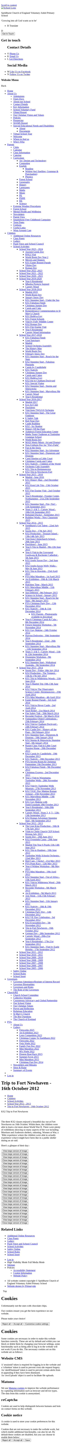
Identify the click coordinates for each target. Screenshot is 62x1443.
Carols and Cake (33, 308)
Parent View (19, 217)
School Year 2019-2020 (30, 278)
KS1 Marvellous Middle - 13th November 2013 (39, 798)
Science (23, 203)
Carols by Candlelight (35, 367)
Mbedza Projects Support (37, 284)
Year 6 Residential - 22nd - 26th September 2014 (40, 642)
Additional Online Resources (27, 235)
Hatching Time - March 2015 (39, 584)
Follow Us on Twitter (20, 74)
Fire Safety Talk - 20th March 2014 (42, 713)
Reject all (6, 1324)
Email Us (14, 56)
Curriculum (18, 158)
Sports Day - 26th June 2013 (39, 837)
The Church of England (24, 1019)
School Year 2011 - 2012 (31, 952)
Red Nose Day (32, 421)
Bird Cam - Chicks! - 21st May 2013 (42, 861)
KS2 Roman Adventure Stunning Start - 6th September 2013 (41, 819)
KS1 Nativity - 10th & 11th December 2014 (38, 610)
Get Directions (16, 59)
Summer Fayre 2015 (29, 1057)
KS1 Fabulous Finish (35, 303)
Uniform (17, 225)
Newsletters (18, 214)
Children (11, 233)
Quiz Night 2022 (27, 1043)
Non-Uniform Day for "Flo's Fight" (42, 445)
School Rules (19, 973)
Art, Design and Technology (32, 160)
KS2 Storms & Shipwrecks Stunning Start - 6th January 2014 (42, 741)
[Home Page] (8, 8)
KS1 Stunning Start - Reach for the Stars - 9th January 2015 (42, 599)
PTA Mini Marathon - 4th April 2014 (42, 697)
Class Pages (19, 238)
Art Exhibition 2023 (28, 1032)
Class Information (21, 152)
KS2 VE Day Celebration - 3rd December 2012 (40, 918)
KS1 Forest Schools (34, 319)
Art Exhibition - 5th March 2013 (40, 893)
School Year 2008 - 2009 (31, 960)
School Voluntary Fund (24, 109)
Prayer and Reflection (23, 1008)
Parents (10, 144)
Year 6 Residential (34, 281)
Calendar (17, 150)
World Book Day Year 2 (36, 257)
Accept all (18, 1324)
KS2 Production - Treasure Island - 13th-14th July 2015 (41, 535)
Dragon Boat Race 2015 (30, 1054)
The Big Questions (22, 1016)
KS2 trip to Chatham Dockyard (40, 380)
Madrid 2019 (31, 292)
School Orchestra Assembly (38, 346)
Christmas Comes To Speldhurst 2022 (37, 1038)
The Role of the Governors (26, 989)
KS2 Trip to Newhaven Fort (38, 472)
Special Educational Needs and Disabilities (33, 125)
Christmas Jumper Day (36, 305)
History (22, 185)
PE (20, 195)
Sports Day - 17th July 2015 (38, 531)
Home (10, 91)
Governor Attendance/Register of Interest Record (36, 981)
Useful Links (19, 227)
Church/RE (12, 992)
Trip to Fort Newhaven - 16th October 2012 (28, 1106)
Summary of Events (22, 1070)
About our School (21, 101)
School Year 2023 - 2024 (31, 249)
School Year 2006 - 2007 (31, 965)
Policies (17, 117)
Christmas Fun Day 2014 (31, 1062)
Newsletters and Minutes (25, 1065)
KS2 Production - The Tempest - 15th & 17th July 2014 (40, 674)
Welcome (17, 136)
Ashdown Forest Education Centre (41, 431)
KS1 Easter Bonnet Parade (38, 262)
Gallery (16, 241)
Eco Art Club (31, 405)
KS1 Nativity (31, 370)
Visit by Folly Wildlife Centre (39, 321)
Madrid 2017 (31, 402)
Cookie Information (22, 1273)
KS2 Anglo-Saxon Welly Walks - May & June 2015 (41, 567)
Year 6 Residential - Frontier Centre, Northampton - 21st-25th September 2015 (42, 499)
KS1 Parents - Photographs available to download (44, 615)
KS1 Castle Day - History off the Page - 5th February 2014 (41, 730)
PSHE (22, 198)
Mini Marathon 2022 (29, 1049)
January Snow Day (34, 297)
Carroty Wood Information (38, 332)
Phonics (29, 176)
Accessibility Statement (24, 1270)
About (22, 128)
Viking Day (30, 265)
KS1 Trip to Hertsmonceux (38, 469)
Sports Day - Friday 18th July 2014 (42, 670)
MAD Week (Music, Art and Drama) (42, 442)
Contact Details (20, 104)
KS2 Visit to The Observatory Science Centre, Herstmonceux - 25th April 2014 (43, 692)
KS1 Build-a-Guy (33, 316)
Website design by (21, 1286)
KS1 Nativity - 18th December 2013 (42, 759)
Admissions (18, 96)
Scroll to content (9, 5)
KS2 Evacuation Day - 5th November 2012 (38, 924)
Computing (24, 163)
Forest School (25, 179)
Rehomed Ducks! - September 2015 (42, 515)
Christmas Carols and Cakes (38, 461)
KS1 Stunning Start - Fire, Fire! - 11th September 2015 (41, 505)
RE (20, 201)
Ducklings (30, 407)
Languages (24, 187)
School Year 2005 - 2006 (31, 968)
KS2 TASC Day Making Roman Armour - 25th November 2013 (41, 792)
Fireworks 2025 (26, 1030)
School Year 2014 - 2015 (31, 523)
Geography (24, 182)
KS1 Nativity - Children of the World (43, 464)
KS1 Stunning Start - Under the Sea (42, 300)
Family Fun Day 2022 (29, 1046)
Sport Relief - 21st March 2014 (40, 710)
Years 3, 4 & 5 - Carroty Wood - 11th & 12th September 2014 (42, 653)
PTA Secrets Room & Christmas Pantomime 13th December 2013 (41, 763)
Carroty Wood (32, 286)
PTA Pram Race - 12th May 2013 (41, 863)
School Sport (19, 976)
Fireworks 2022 (26, 1040)
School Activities (21, 246)
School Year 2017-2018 (30, 335)
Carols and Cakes (33, 375)
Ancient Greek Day (34, 252)
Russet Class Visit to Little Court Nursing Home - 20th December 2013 (40, 748)
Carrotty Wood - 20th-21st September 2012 (37, 937)
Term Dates (18, 222)
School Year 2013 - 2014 (31, 667)
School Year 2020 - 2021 (31, 276)
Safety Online (19, 971)
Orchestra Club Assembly (37, 466)
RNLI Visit (30, 254)
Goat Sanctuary (32, 340)
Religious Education (23, 1011)
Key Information (21, 107)
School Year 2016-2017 (30, 399)
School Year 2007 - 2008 (31, 963)
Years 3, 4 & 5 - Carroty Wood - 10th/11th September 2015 (40, 510)
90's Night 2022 (26, 1051)
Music (22, 193)
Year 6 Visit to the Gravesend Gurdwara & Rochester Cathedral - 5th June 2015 (42, 555)
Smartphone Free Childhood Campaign (32, 219)
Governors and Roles (23, 987)
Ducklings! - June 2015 (36, 544)
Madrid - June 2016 (34, 477)
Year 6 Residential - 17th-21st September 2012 (39, 942)
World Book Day (33, 295)
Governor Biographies (23, 984)
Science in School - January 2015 (41, 595)
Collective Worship (22, 998)
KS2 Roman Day (33, 324)
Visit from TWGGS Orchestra (39, 410)
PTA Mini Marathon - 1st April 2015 (42, 576)
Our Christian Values (23, 1006)
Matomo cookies (17, 1388)
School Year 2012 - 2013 (31, 823)
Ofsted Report (20, 112)
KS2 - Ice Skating (33, 426)
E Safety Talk (31, 418)
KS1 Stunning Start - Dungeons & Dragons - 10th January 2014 (41, 736)
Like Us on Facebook (20, 71)
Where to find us (21, 139)
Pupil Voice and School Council (28, 244)
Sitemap (11, 1265)
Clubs (16, 147)
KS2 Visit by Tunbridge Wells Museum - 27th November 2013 (40, 787)
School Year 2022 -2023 (30, 270)
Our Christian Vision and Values (28, 115)
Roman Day (31, 268)
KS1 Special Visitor (34, 383)
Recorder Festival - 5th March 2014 (42, 716)
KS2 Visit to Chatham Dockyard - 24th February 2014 (41, 725)
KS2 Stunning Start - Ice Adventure (42, 450)
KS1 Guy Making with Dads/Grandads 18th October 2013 (42, 803)
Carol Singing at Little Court (38, 458)
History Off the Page (35, 429)
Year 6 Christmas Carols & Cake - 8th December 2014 (41, 620)
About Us (12, 93)
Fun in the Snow (33, 447)
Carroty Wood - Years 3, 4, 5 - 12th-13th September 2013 (42, 814)
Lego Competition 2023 (30, 1035)
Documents (24, 131)
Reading (29, 168)
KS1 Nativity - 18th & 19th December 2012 (38, 908)
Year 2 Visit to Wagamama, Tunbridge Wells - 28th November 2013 (41, 780)
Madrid (28, 343)
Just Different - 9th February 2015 (41, 592)
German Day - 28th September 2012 (42, 933)
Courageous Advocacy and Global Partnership (35, 1000)
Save (27, 1440)
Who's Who (19, 142)
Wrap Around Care (22, 230)
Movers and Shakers (35, 260)
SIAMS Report (20, 123)
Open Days (18, 99)
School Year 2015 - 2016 (31, 474)
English (22, 166)
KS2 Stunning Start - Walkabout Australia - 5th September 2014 (40, 663)
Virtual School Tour (22, 134)
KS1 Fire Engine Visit (35, 327)
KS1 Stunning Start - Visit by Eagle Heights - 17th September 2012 (42, 948)
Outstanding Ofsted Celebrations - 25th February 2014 (41, 720)
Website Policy (20, 1275)
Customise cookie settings (36, 1324)
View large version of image (15, 1151)
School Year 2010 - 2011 (31, 955)
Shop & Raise (19, 1067)
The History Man (33, 348)
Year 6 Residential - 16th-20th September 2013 (39, 808)
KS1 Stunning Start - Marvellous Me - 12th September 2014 (42, 647)
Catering (17, 155)
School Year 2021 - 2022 (31, 273)
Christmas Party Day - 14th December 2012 (38, 913)
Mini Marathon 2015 (29, 1059)
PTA (9, 1022)
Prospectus (18, 120)
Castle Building (32, 423)
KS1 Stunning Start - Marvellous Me (42, 391)
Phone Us (14, 53)
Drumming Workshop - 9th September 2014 (38, 658)
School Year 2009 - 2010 (31, 957)
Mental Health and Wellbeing (27, 211)
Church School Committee (26, 995)
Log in (10, 1075)
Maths (22, 190)
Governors (12, 979)
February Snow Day (35, 354)
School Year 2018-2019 (30, 289)
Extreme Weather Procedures (27, 206)
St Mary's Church (21, 1014)
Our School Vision (22, 1003)
